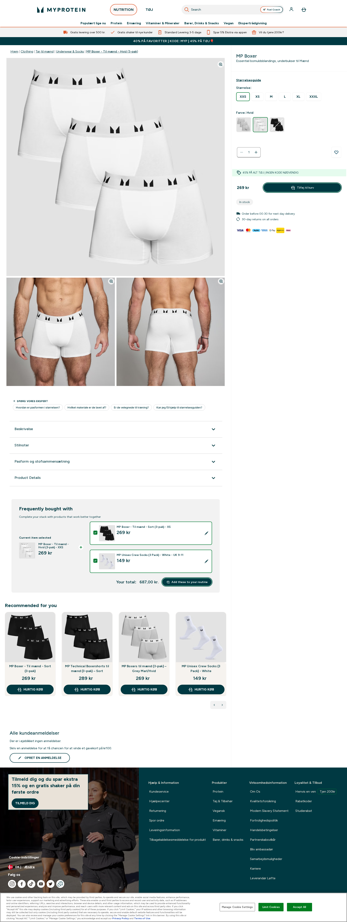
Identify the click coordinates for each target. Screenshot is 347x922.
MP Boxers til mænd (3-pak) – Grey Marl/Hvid (144, 668)
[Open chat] (60, 884)
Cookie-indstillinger (24, 857)
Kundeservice (159, 791)
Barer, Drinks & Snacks (201, 23)
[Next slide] (225, 663)
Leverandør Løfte (263, 878)
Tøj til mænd (45, 51)
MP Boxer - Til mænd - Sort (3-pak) (30, 668)
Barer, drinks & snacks (228, 839)
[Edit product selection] (206, 533)
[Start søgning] (187, 9)
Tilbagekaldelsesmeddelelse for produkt (177, 839)
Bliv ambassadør (261, 849)
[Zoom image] (220, 64)
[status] (249, 152)
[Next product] (222, 705)
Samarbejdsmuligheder (266, 859)
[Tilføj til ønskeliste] (336, 152)
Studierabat (303, 810)
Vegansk (219, 810)
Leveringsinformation (164, 830)
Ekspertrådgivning (252, 23)
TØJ (149, 10)
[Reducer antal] (241, 152)
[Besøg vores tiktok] (31, 884)
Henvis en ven (315, 791)
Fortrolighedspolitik (264, 820)
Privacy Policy (120, 918)
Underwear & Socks (70, 51)
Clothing (27, 51)
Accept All (299, 907)
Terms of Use (142, 918)
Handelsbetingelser (264, 830)
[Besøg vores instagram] (12, 884)
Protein (116, 23)
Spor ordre (156, 820)
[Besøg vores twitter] (51, 884)
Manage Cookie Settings (237, 907)
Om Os (255, 791)
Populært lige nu (93, 23)
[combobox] (233, 9)
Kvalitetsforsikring (263, 801)
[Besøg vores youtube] (41, 884)
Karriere (255, 868)
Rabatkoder (303, 801)
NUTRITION (124, 10)
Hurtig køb (33, 689)
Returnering (157, 810)
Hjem (14, 51)
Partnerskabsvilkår (263, 839)
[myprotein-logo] (61, 9)
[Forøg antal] (256, 152)
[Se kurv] (304, 9)
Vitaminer (219, 830)
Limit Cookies (271, 907)
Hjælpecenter (159, 801)
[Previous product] (214, 705)
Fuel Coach (273, 9)
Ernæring (134, 23)
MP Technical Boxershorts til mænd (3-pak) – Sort (87, 668)
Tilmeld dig (25, 803)
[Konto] (292, 9)
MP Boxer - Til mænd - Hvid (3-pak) (112, 51)
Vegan (229, 23)
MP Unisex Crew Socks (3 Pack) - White (201, 668)
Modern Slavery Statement (269, 810)
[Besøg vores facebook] (22, 884)
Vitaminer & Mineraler (163, 23)
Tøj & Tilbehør (223, 801)
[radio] (243, 96)
